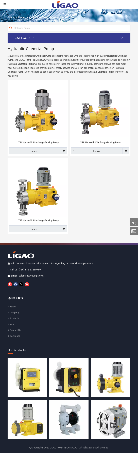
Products (14, 318)
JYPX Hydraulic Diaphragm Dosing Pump (38, 142)
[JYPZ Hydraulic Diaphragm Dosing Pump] (38, 189)
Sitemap (104, 447)
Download (14, 336)
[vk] (27, 284)
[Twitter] (21, 284)
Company (14, 312)
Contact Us (15, 330)
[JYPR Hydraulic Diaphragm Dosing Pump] (100, 109)
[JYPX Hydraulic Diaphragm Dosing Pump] (38, 109)
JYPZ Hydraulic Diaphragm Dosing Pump (38, 220)
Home (12, 306)
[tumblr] (10, 284)
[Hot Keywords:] (11, 28)
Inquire (34, 151)
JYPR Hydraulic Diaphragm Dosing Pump (100, 142)
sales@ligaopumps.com (31, 275)
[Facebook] (15, 284)
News (12, 324)
